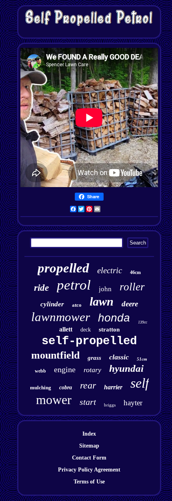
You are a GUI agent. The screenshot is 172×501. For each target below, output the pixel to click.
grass (94, 358)
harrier (113, 387)
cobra (65, 388)
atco (77, 305)
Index (89, 434)
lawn (102, 301)
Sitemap (89, 446)
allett (65, 329)
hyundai (126, 368)
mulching (40, 388)
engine (65, 369)
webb (40, 371)
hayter (133, 402)
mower (54, 400)
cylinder (52, 304)
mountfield (55, 355)
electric (109, 270)
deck (85, 330)
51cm (142, 359)
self (139, 383)
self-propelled (89, 341)
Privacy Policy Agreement (89, 470)
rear (88, 385)
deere (130, 304)
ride (41, 288)
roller (132, 287)
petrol (74, 285)
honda (114, 318)
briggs (110, 404)
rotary (92, 370)
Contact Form (89, 458)
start (88, 402)
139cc (142, 322)
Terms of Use (89, 482)
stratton (109, 329)
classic (119, 357)
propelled (63, 268)
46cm (135, 272)
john (105, 289)
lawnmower (60, 317)
